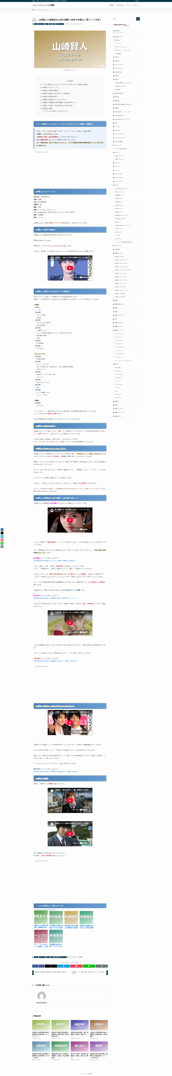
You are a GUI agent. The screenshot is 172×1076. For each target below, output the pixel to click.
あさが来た (118, 367)
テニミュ (117, 170)
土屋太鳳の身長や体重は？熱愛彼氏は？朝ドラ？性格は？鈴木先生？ (56, 661)
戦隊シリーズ (118, 330)
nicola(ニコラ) (119, 205)
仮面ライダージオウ (120, 276)
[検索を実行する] (138, 19)
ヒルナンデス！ (119, 177)
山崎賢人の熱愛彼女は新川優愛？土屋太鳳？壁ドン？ (59, 102)
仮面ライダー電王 (120, 297)
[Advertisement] (70, 171)
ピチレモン (41, 23)
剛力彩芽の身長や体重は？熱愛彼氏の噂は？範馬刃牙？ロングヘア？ (56, 598)
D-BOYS (117, 61)
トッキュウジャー (120, 353)
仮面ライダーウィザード (121, 263)
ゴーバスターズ (119, 340)
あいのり (117, 130)
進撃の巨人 (118, 416)
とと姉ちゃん (118, 377)
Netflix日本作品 (119, 93)
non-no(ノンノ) (119, 208)
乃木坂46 (117, 249)
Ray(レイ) (117, 222)
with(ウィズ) (118, 232)
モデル (35, 23)
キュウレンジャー (120, 333)
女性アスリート (119, 155)
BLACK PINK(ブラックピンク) (123, 83)
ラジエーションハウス (121, 47)
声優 (116, 308)
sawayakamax (41, 1003)
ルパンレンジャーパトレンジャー (124, 360)
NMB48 (117, 100)
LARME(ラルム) (119, 195)
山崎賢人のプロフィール (50, 87)
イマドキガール (119, 134)
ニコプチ (117, 235)
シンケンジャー (119, 350)
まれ (51, 23)
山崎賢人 (81, 957)
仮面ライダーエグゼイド (121, 266)
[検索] (138, 1)
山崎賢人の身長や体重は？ (50, 90)
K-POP (117, 79)
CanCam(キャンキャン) (121, 188)
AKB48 (117, 57)
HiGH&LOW (118, 72)
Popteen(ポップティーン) (122, 215)
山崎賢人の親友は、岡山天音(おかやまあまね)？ (57, 105)
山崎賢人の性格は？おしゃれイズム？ (54, 99)
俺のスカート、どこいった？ (123, 50)
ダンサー (117, 166)
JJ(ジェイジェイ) (119, 192)
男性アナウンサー (120, 412)
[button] (38, 966)
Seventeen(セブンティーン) (122, 225)
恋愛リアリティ (119, 326)
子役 (116, 319)
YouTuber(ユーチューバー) (122, 119)
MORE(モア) (118, 202)
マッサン (117, 387)
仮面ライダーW (119, 256)
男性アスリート (119, 159)
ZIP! (116, 123)
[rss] (136, 1)
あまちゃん (118, 371)
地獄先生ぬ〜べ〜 (120, 304)
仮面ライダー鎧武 (120, 293)
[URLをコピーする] (102, 966)
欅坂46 (117, 401)
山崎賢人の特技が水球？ (50, 96)
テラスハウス (118, 174)
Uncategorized (119, 115)
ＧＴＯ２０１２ (119, 64)
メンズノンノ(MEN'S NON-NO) (123, 242)
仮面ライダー (118, 253)
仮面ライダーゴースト (121, 273)
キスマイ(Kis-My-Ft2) (120, 148)
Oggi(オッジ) (118, 212)
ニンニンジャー (119, 357)
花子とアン (118, 397)
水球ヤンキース (60, 23)
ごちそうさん (118, 374)
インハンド (118, 43)
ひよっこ (117, 381)
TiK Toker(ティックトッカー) (123, 112)
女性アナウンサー (120, 315)
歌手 (116, 405)
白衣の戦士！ (118, 53)
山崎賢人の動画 (47, 108)
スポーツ (117, 152)
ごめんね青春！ (119, 141)
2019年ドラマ (119, 36)
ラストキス (118, 245)
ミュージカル (118, 181)
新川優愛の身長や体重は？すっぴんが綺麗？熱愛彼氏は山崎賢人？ (55, 560)
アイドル (117, 126)
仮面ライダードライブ (121, 283)
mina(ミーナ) (118, 198)
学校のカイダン (119, 322)
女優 (116, 311)
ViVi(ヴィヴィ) (119, 228)
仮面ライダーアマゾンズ (121, 260)
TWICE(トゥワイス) (120, 86)
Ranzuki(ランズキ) (120, 218)
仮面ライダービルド (120, 287)
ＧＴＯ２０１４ (119, 68)
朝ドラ (46, 23)
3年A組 (117, 40)
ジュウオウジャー (120, 347)
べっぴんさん (118, 384)
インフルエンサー (120, 138)
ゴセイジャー (118, 343)
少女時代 (117, 89)
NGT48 (117, 97)
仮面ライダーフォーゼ (121, 290)
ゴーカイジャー (119, 337)
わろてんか (118, 394)
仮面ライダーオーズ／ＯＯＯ (123, 270)
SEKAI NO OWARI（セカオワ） (124, 104)
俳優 (54, 23)
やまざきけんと (73, 957)
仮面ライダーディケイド (121, 280)
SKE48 (117, 108)
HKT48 (117, 75)
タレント (117, 162)
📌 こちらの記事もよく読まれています (57, 111)
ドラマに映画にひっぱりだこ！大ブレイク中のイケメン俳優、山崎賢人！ (66, 84)
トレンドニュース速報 (43, 5)
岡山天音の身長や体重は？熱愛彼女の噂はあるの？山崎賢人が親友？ (56, 771)
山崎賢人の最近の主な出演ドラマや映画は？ (56, 93)
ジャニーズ (118, 145)
